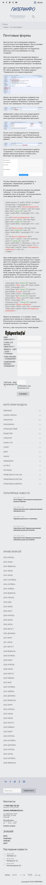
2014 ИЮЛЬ (8, 575)
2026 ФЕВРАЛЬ (9, 763)
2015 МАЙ (7, 602)
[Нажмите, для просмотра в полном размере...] (23, 84)
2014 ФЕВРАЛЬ (9, 566)
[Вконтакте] (5, 781)
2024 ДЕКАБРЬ (9, 745)
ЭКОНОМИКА (8, 424)
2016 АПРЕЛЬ (8, 615)
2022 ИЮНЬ (8, 714)
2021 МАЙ (7, 682)
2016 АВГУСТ (8, 629)
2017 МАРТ (7, 638)
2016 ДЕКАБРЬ (9, 633)
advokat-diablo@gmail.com (13, 810)
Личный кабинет (19, 16)
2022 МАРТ (8, 705)
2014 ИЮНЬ (8, 571)
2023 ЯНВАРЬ (9, 727)
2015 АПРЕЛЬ (8, 597)
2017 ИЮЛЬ (8, 642)
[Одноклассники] (19, 781)
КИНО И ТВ (7, 442)
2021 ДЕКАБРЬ (9, 696)
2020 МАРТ (8, 660)
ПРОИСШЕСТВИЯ (10, 429)
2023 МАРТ (8, 731)
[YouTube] (24, 781)
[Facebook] (10, 781)
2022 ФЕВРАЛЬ (9, 700)
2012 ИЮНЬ (8, 562)
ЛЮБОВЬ (6, 841)
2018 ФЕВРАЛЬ (9, 651)
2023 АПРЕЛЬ (9, 736)
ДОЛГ (5, 843)
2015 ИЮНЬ (8, 606)
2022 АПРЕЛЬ (9, 709)
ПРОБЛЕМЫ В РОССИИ (12, 479)
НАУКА (6, 456)
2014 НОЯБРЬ (8, 589)
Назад (5, 24)
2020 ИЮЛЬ (8, 669)
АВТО (5, 452)
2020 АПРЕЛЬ (9, 664)
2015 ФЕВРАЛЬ (9, 593)
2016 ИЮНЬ (8, 620)
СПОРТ (6, 447)
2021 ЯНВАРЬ (8, 678)
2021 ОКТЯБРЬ (9, 687)
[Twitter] (15, 781)
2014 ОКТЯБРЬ (9, 584)
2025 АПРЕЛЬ (9, 749)
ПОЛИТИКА (8, 420)
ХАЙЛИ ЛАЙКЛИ (10, 415)
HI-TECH (6, 465)
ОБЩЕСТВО (8, 433)
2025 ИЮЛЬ (8, 754)
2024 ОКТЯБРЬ (9, 740)
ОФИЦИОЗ (7, 410)
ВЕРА (5, 836)
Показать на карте (9, 825)
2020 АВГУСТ (8, 673)
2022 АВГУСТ (8, 723)
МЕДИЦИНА (8, 461)
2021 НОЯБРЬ (8, 691)
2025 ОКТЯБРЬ (9, 758)
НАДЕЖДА (7, 838)
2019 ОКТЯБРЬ (9, 656)
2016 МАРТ (7, 611)
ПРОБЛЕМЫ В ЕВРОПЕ (12, 484)
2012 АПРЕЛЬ (8, 557)
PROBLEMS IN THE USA (12, 475)
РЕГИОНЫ (7, 470)
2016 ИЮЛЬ (8, 624)
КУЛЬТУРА (7, 438)
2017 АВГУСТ (8, 647)
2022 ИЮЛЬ (8, 718)
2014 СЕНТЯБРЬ (9, 580)
